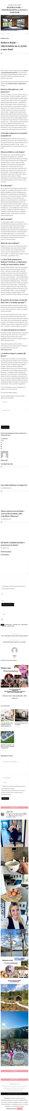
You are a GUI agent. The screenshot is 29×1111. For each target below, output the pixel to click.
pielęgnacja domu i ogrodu (14, 5)
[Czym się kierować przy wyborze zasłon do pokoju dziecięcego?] (7, 715)
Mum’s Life (4, 460)
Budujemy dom (5, 38)
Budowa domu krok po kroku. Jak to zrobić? (14, 642)
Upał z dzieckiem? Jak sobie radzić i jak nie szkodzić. (14, 635)
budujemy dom (12, 433)
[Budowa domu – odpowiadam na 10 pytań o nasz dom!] (14, 22)
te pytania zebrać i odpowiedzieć (17, 83)
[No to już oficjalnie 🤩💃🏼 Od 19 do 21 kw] (14, 997)
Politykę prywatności (18, 1090)
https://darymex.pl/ (6, 349)
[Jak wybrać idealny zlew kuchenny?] (21, 715)
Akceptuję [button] (20, 1108)
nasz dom (4, 626)
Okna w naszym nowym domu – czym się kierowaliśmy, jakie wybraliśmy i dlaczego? (13, 513)
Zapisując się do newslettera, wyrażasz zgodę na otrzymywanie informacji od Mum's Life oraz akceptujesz (15, 1088)
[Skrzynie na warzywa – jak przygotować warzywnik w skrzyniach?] (7, 737)
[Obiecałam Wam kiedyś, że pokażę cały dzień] (14, 860)
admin (2, 33)
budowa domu (4, 433)
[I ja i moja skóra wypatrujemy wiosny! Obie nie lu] (14, 943)
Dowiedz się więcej (11, 1108)
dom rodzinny (20, 433)
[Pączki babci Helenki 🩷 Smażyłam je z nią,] (14, 888)
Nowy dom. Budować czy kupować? (14, 485)
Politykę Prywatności (6, 792)
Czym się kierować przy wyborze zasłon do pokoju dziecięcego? (7, 724)
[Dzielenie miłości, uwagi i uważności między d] (14, 1052)
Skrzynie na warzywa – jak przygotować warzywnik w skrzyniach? (7, 746)
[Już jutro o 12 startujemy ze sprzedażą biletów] (14, 970)
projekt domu (6, 435)
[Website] (14, 658)
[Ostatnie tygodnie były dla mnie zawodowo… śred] (14, 915)
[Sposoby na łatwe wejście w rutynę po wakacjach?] (14, 1025)
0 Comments (4, 438)
